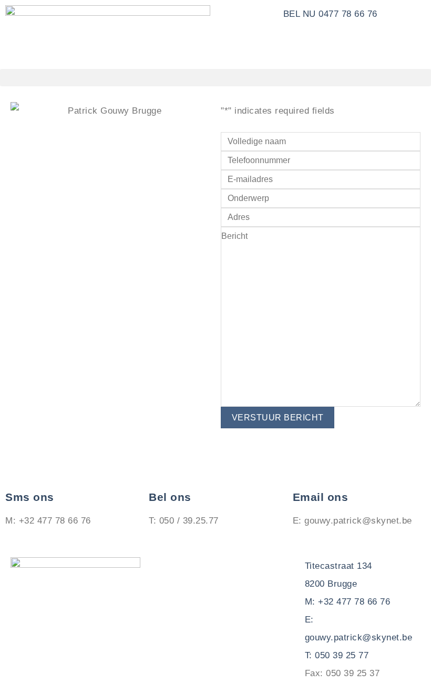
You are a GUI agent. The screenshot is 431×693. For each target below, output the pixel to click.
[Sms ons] (18, 469)
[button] (215, 77)
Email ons (320, 497)
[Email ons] (306, 469)
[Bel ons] (162, 469)
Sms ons (29, 497)
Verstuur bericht (278, 417)
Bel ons (170, 497)
